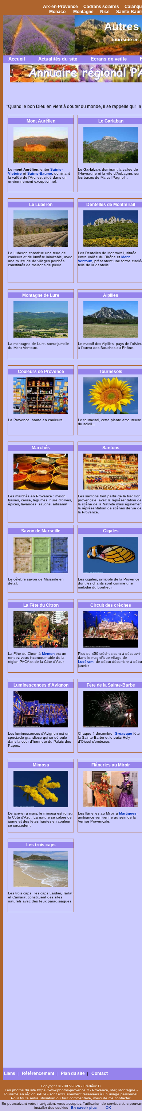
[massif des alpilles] (110, 336)
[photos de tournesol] (110, 413)
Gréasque (123, 733)
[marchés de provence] (40, 489)
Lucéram (86, 662)
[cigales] (110, 572)
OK (108, 1108)
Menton (48, 654)
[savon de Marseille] (40, 572)
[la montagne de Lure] (40, 336)
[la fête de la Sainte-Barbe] (110, 726)
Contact (99, 1073)
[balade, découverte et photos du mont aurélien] (40, 162)
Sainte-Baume (39, 173)
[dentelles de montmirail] (110, 246)
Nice (105, 11)
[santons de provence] (110, 489)
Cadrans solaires (101, 6)
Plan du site (73, 1073)
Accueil (16, 59)
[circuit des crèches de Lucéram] (110, 646)
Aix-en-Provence (60, 6)
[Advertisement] (71, 992)
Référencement (38, 1073)
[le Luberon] (40, 246)
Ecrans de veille (109, 59)
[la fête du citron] (40, 646)
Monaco (57, 11)
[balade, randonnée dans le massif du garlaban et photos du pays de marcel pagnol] (110, 162)
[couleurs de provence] (40, 413)
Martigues (128, 813)
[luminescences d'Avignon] (40, 726)
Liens (9, 1073)
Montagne (83, 11)
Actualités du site (57, 59)
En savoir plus (84, 1108)
